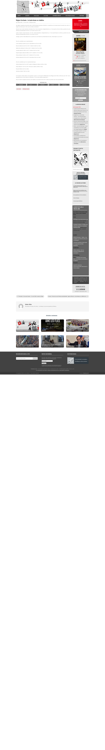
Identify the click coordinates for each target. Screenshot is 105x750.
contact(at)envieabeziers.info (44, 365)
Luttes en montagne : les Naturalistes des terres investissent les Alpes (80, 73)
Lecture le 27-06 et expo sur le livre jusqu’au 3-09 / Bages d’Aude (80, 48)
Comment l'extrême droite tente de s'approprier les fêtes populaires (80, 240)
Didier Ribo (20, 22)
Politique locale (32, 22)
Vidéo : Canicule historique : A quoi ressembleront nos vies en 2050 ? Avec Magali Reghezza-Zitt (81, 124)
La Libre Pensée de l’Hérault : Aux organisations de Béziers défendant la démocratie (80, 182)
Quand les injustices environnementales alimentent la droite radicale (80, 263)
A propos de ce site (54, 365)
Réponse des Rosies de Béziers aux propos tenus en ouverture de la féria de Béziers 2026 (80, 187)
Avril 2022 (19, 89)
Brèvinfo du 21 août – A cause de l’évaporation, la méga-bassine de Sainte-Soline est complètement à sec (81, 25)
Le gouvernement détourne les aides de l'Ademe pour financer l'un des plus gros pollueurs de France (81, 106)
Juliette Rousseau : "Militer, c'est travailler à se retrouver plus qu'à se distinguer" (80, 235)
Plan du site (71, 365)
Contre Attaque (76, 194)
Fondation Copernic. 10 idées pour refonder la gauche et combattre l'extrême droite (80, 222)
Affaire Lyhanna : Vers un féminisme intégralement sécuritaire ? (78, 248)
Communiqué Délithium (77, 197)
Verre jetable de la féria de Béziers (79, 191)
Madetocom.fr (86, 369)
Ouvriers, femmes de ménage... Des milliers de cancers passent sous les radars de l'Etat (81, 119)
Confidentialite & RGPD (63, 365)
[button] (77, 81)
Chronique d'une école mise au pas (80, 215)
